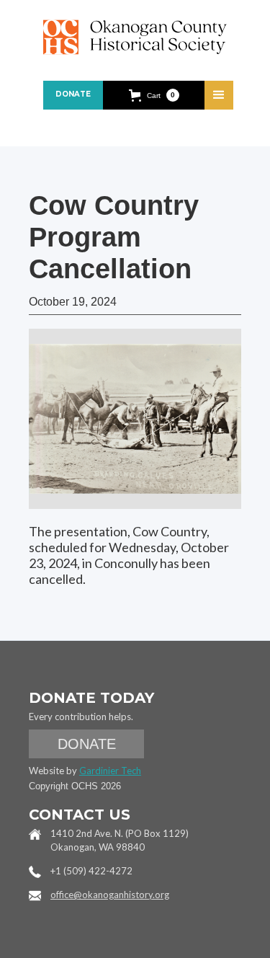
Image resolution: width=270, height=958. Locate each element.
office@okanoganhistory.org (109, 894)
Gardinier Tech (110, 770)
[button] (154, 95)
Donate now (73, 99)
